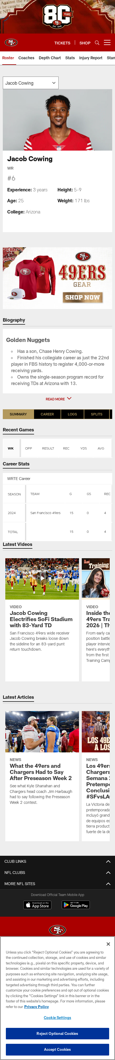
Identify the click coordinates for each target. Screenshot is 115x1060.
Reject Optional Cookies (57, 1033)
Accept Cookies (57, 1049)
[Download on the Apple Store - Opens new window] (37, 905)
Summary (18, 414)
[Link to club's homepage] (11, 40)
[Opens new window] (57, 278)
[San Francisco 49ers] (57, 930)
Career (47, 414)
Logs (72, 414)
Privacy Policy (36, 1006)
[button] (57, 399)
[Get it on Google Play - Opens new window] (76, 907)
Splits (96, 414)
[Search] (97, 42)
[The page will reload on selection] (31, 83)
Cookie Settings (57, 1017)
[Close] (108, 944)
